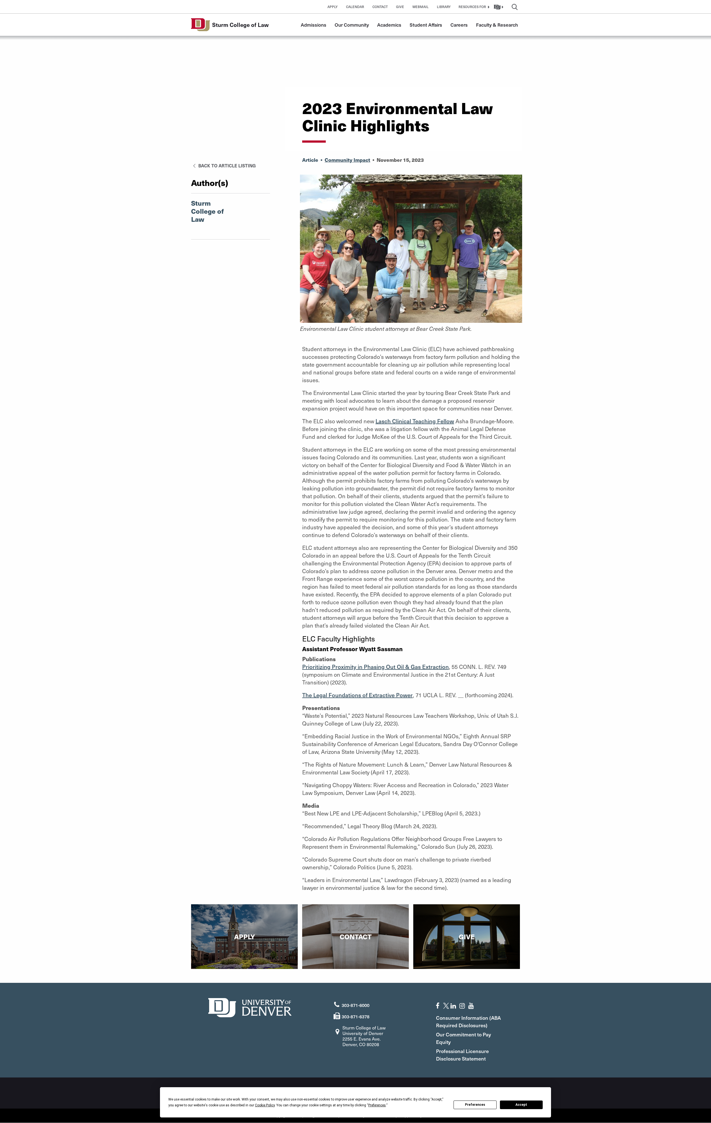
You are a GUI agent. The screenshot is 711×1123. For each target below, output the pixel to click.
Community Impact (347, 159)
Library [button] (444, 6)
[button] (473, 6)
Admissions (313, 24)
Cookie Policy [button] (265, 1105)
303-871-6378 (355, 1016)
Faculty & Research (497, 24)
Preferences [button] (377, 1105)
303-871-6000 (355, 1005)
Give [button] (400, 6)
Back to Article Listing (226, 165)
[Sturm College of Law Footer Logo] (250, 1006)
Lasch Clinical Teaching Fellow (414, 421)
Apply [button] (332, 6)
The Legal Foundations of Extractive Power (357, 695)
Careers (459, 24)
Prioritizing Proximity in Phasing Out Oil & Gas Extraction (375, 667)
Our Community (352, 24)
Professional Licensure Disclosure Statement (462, 1055)
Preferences (475, 1105)
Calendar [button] (355, 6)
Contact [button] (380, 6)
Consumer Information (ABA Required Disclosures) (468, 1021)
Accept (521, 1105)
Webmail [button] (420, 6)
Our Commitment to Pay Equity (463, 1038)
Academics (389, 24)
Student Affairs (426, 24)
